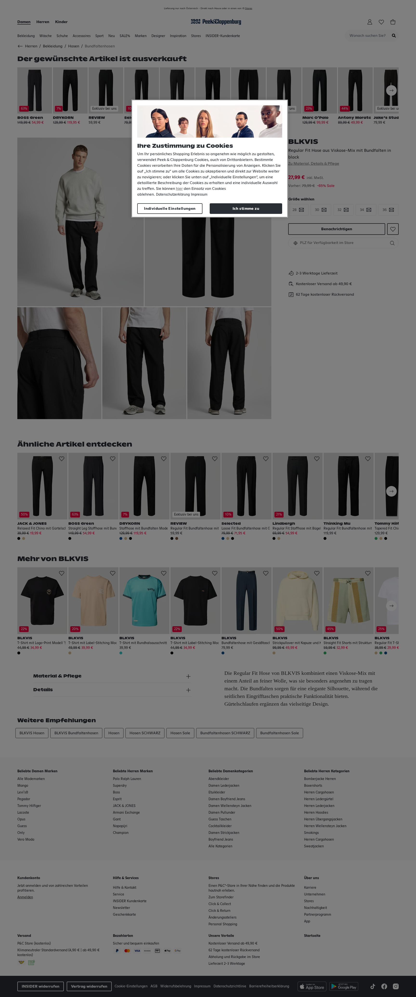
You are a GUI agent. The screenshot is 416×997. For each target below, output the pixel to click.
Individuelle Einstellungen (169, 209)
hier (179, 189)
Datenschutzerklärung (173, 194)
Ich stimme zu (246, 209)
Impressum (199, 194)
